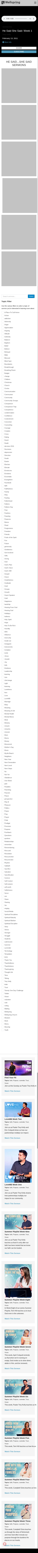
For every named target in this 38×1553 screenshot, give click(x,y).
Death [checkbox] (6, 443)
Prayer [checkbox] (6, 817)
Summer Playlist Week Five (17, 1438)
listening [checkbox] (7, 686)
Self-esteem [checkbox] (8, 884)
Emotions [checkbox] (7, 473)
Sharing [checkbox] (7, 902)
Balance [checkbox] (7, 340)
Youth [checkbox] (6, 1030)
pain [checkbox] (5, 784)
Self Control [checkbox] (8, 881)
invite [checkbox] (6, 653)
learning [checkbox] (7, 674)
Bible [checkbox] (6, 355)
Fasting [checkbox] (6, 498)
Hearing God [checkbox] (8, 610)
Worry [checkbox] (6, 1024)
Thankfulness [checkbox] (9, 966)
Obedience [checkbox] (8, 777)
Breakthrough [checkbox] (9, 367)
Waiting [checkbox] (6, 1009)
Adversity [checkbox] (7, 321)
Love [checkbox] (6, 695)
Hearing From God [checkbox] (10, 607)
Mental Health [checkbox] (9, 714)
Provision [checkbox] (7, 826)
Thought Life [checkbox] (8, 972)
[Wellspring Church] (10, 3)
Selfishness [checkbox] (8, 890)
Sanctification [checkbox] (9, 875)
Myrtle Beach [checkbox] (9, 753)
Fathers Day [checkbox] (8, 507)
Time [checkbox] (6, 975)
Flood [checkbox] (6, 525)
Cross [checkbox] (6, 434)
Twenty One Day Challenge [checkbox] (13, 990)
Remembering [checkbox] (9, 847)
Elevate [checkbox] (7, 467)
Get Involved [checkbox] (8, 552)
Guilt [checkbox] (6, 598)
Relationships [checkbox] (9, 841)
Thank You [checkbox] (8, 960)
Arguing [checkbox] (7, 331)
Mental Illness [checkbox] (9, 717)
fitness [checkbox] (6, 522)
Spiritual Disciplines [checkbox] (11, 914)
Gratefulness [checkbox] (8, 580)
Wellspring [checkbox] (8, 1012)
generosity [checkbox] (8, 546)
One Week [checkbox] (8, 781)
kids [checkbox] (5, 665)
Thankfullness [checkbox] (9, 963)
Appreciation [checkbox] (8, 327)
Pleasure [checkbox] (7, 805)
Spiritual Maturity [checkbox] (10, 917)
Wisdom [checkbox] (7, 1018)
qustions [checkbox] (7, 838)
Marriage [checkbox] (7, 701)
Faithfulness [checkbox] (8, 489)
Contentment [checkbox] (8, 419)
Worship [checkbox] (7, 1027)
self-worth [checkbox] (7, 887)
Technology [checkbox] (8, 951)
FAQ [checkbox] (6, 495)
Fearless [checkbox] (7, 513)
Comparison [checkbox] (8, 404)
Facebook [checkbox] (7, 483)
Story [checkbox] (6, 926)
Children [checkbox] (7, 379)
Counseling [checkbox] (8, 425)
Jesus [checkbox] (6, 656)
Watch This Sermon (12, 1091)
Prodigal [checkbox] (7, 823)
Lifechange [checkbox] (8, 680)
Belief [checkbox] (6, 346)
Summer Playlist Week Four (17, 1480)
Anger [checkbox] (6, 324)
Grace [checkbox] (6, 577)
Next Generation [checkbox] (10, 762)
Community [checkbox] (8, 397)
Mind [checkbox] (6, 720)
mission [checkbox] (7, 732)
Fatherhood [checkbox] (8, 501)
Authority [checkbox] (7, 337)
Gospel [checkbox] (6, 574)
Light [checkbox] (6, 683)
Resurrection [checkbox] (8, 860)
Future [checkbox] (6, 543)
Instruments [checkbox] (8, 647)
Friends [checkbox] (7, 534)
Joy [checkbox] (5, 662)
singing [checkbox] (6, 908)
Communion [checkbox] (8, 394)
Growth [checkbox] (6, 592)
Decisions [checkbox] (7, 449)
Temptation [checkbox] (8, 954)
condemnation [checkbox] (9, 413)
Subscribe (19, 52)
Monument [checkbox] (8, 744)
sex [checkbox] (5, 896)
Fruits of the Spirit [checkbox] (10, 537)
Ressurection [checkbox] (9, 857)
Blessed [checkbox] (7, 358)
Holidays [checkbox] (7, 613)
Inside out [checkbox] (7, 641)
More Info (7, 42)
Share (19, 48)
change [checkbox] (6, 376)
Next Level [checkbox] (8, 765)
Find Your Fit (10, 1078)
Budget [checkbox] (6, 373)
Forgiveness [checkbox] (8, 528)
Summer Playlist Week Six (16, 1397)
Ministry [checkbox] (7, 723)
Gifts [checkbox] (6, 556)
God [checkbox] (5, 562)
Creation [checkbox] (7, 431)
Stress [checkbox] (6, 930)
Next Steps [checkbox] (8, 768)
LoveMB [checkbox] (7, 698)
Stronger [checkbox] (7, 933)
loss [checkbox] (5, 692)
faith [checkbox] (5, 486)
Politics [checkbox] (6, 808)
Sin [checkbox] (5, 905)
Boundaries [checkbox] (8, 364)
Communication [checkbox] (9, 391)
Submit (31, 296)
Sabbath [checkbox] (7, 866)
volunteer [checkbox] (7, 999)
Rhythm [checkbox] (7, 863)
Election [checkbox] (7, 464)
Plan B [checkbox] (6, 802)
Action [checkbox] (6, 315)
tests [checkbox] (6, 957)
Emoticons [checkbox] (8, 470)
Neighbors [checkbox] (7, 756)
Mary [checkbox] (6, 705)
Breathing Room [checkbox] (10, 370)
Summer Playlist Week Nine (17, 1232)
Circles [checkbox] (6, 388)
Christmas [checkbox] (8, 382)
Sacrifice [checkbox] (7, 869)
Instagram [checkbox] (7, 644)
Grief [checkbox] (6, 586)
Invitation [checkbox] (7, 650)
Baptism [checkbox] (7, 343)
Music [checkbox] (6, 750)
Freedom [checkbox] (7, 531)
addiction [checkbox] (7, 318)
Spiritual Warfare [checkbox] (10, 920)
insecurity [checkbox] (7, 638)
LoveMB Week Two (13, 1119)
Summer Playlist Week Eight (17, 1300)
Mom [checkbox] (6, 735)
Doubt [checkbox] (6, 458)
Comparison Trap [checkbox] (10, 407)
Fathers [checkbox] (7, 504)
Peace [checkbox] (6, 796)
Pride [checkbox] (6, 820)
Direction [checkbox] (7, 455)
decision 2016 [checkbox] (9, 446)
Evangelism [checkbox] (8, 480)
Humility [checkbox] (7, 629)
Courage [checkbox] (7, 428)
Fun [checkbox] (5, 540)
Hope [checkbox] (6, 622)
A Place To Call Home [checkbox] (11, 312)
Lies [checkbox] (5, 677)
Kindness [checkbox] (7, 668)
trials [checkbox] (6, 984)
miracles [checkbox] (7, 729)
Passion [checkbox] (7, 793)
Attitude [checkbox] (7, 334)
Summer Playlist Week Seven (18, 1347)
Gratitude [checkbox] (7, 583)
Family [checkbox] (6, 492)
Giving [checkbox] (6, 559)
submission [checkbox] (8, 942)
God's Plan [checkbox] (8, 565)
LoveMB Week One (13, 1185)
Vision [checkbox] (6, 996)
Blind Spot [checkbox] (7, 361)
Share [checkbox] (6, 899)
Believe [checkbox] (6, 349)
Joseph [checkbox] (6, 659)
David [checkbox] (6, 440)
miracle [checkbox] (6, 726)
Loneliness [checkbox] (8, 689)
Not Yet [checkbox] (6, 774)
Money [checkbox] (6, 741)
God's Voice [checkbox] (8, 568)
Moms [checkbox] (6, 738)
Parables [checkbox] (7, 787)
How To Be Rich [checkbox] (9, 625)
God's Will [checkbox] (7, 571)
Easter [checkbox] (6, 461)
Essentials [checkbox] (8, 476)
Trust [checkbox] (6, 987)
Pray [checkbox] (6, 814)
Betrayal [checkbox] (7, 352)
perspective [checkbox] (8, 799)
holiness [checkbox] (7, 616)
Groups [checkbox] (7, 589)
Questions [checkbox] (7, 835)
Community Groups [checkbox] (11, 400)
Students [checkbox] (7, 939)
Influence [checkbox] (7, 635)
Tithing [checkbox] (6, 978)
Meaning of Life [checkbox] (9, 711)
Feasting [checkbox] (7, 516)
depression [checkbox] (8, 452)
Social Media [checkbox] (8, 911)
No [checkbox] (5, 771)
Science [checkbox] (7, 878)
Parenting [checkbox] (7, 790)
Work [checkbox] (6, 1021)
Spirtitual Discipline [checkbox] (10, 923)
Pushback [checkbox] (7, 832)
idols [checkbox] (6, 632)
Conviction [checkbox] (8, 422)
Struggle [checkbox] (7, 936)
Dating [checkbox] (6, 437)
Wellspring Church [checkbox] (10, 1015)
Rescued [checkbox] (7, 850)
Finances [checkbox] (7, 519)
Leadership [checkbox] (8, 671)
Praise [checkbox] (6, 811)
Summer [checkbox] (7, 945)
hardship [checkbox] (7, 604)
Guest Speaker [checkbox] (9, 595)
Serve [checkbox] (6, 893)
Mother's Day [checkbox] (9, 747)
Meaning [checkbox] (7, 708)
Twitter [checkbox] (6, 993)
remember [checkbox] (8, 844)
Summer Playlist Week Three (18, 1521)
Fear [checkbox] (6, 510)
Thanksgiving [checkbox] (9, 969)
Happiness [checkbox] (8, 601)
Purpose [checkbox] (7, 829)
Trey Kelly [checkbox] (7, 981)
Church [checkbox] (6, 385)
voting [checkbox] (6, 1006)
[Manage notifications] (4, 1544)
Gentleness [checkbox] (8, 549)
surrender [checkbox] (7, 948)
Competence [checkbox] (8, 410)
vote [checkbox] (5, 1002)
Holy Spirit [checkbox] (7, 619)
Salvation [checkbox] (7, 872)
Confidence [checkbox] (8, 416)
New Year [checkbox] (7, 759)
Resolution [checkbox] (8, 854)
